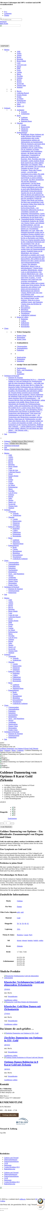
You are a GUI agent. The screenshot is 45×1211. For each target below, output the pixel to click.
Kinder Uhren (21, 339)
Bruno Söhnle (21, 61)
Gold (18, 918)
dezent (19, 940)
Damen (19, 906)
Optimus (19, 78)
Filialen (6, 15)
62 (28, 923)
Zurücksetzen (12, 818)
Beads (15, 547)
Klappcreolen (25, 127)
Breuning (20, 59)
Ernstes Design (22, 95)
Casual (26, 935)
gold (22, 912)
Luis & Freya (21, 102)
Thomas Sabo (21, 85)
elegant (24, 940)
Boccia (19, 91)
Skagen (19, 82)
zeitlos (41, 940)
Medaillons (24, 309)
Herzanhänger (25, 308)
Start (1, 750)
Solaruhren (20, 361)
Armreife (24, 112)
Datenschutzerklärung (11, 1161)
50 (18, 923)
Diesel (19, 66)
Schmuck (7, 108)
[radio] (14, 807)
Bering (19, 57)
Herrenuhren (21, 337)
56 (23, 923)
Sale (5, 434)
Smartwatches (21, 357)
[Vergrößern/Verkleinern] (1, 1208)
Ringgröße (4, 812)
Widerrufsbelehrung (10, 1159)
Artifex (19, 53)
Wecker (19, 372)
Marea (19, 74)
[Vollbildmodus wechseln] (3, 1208)
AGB (6, 1163)
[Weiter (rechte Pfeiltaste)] (3, 1210)
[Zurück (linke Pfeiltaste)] (1, 1210)
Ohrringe (20, 123)
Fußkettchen (25, 323)
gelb (18, 912)
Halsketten (24, 319)
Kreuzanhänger (26, 311)
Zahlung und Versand (11, 1158)
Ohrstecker (24, 129)
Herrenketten (25, 326)
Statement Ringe (26, 121)
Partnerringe (12, 432)
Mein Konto (4, 23)
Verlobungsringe (13, 591)
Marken (6, 50)
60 (25, 923)
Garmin (19, 72)
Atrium (19, 55)
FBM (18, 68)
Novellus (20, 76)
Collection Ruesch (23, 93)
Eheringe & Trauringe (15, 377)
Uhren (6, 328)
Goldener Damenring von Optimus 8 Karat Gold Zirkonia (19, 748)
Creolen (23, 125)
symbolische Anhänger (28, 315)
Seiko (19, 104)
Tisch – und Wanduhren (25, 370)
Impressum (7, 1165)
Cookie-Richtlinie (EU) (12, 1167)
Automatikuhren (22, 348)
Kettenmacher (21, 100)
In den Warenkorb (6, 827)
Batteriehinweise (9, 1169)
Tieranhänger (25, 313)
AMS (18, 51)
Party (30, 935)
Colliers (23, 321)
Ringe (19, 115)
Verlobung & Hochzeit (11, 376)
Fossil (19, 70)
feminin (30, 940)
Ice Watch (20, 99)
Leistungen (8, 13)
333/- (18, 929)
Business (20, 935)
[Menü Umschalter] (1, 438)
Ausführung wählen (10, 1000)
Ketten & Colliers (22, 317)
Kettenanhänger (22, 132)
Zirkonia (20, 946)
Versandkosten (12, 996)
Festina (19, 97)
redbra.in (22, 1199)
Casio (19, 63)
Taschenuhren (21, 368)
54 (20, 923)
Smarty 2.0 (20, 106)
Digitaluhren (21, 359)
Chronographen (22, 346)
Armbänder (20, 110)
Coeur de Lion (21, 65)
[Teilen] (5, 1208)
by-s (5, 11)
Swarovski (20, 83)
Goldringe (24, 117)
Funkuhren (20, 350)
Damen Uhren (21, 335)
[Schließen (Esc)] (7, 1208)
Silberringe (24, 119)
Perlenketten (25, 325)
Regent (19, 80)
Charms (15, 549)
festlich (35, 940)
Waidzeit (19, 87)
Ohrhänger (24, 131)
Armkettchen (25, 114)
